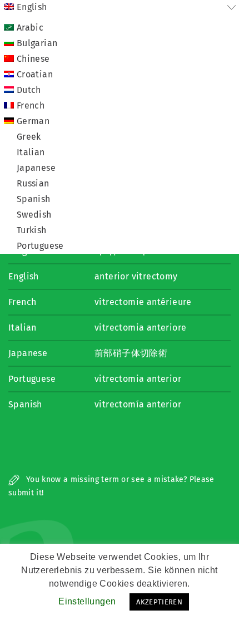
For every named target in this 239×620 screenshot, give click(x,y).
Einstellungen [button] (87, 601)
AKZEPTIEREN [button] (159, 602)
